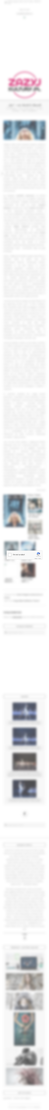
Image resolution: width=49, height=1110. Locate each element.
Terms (39, 558)
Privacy (36, 558)
